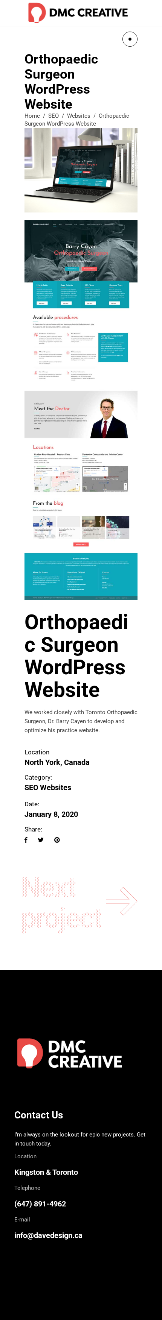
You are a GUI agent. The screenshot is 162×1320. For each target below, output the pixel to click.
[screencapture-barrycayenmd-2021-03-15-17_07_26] (81, 410)
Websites (78, 115)
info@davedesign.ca (48, 1235)
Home (32, 115)
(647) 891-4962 (40, 1203)
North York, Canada (57, 762)
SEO (53, 115)
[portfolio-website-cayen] (81, 170)
